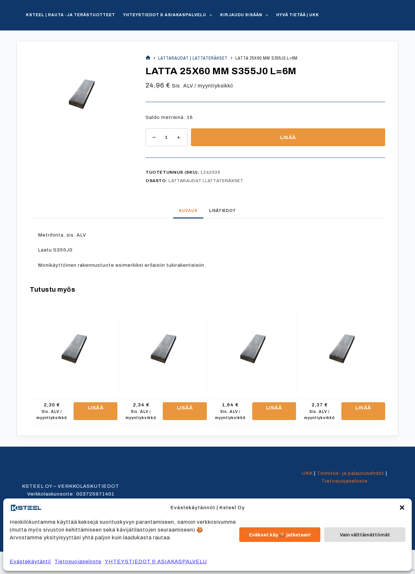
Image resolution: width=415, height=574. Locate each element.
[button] (402, 507)
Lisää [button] (96, 407)
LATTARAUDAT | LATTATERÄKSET (206, 181)
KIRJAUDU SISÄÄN (241, 15)
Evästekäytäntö (30, 561)
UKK (307, 473)
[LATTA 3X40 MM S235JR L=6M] (341, 347)
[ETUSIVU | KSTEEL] (148, 58)
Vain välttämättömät (365, 534)
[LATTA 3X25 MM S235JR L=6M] (252, 347)
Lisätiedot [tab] (222, 210)
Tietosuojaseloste (77, 561)
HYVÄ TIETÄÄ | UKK (297, 15)
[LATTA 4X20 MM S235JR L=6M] (73, 347)
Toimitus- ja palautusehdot (350, 473)
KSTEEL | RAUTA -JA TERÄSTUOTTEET (70, 15)
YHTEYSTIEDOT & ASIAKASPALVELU (156, 561)
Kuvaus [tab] (188, 210)
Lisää (288, 137)
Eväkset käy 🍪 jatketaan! (280, 534)
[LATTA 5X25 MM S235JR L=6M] (163, 347)
